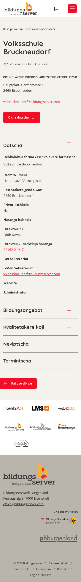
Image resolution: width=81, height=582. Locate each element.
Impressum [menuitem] (43, 569)
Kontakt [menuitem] (62, 569)
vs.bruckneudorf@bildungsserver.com (31, 101)
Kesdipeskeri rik (13, 29)
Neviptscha (16, 344)
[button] (57, 9)
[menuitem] (27, 563)
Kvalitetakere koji (23, 327)
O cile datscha (18, 117)
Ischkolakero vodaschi (40, 29)
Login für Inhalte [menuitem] (40, 575)
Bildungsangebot (22, 310)
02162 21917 (13, 249)
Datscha (12, 145)
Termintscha (17, 361)
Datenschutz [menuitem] (21, 569)
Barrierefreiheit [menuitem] (58, 563)
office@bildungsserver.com (23, 504)
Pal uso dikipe (21, 383)
